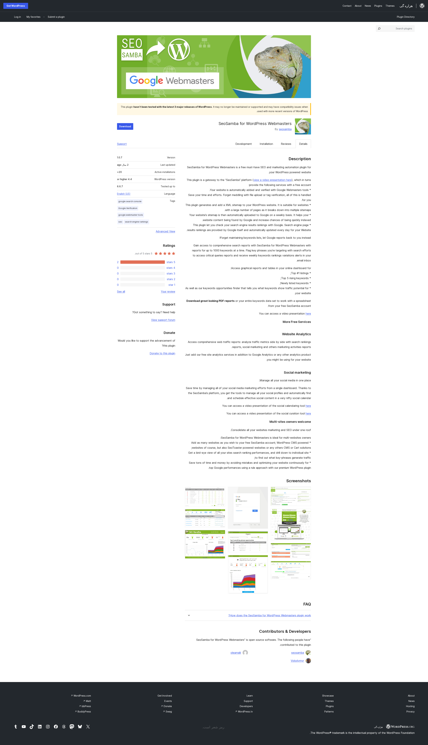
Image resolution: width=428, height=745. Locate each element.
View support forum (163, 320)
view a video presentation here (272, 180)
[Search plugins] (379, 28)
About (411, 695)
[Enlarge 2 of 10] (306, 513)
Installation (266, 143)
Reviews (286, 143)
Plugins (330, 706)
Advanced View (165, 231)
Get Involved (164, 695)
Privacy (410, 711)
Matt (87, 701)
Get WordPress (16, 5)
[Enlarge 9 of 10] (220, 513)
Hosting (410, 706)
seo (120, 221)
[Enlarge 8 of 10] (220, 491)
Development (243, 143)
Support (122, 143)
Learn (250, 695)
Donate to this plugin (162, 353)
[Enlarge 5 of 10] (263, 491)
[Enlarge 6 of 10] (263, 536)
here (308, 313)
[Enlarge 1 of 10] (306, 491)
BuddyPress (83, 711)
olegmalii (236, 652)
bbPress (85, 706)
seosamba (285, 129)
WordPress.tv (244, 711)
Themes (329, 701)
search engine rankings (136, 221)
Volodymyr (297, 660)
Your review (168, 291)
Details (303, 143)
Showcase (328, 695)
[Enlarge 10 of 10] (220, 534)
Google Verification (127, 208)
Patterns (329, 711)
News (411, 701)
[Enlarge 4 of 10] (306, 565)
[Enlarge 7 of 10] (263, 559)
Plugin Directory (406, 16)
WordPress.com (81, 695)
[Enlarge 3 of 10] (306, 547)
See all (121, 291)
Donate (166, 706)
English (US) (123, 193)
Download (125, 126)
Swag (167, 711)
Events (168, 701)
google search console (129, 201)
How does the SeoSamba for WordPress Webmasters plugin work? (269, 615)
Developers (246, 706)
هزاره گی (378, 727)
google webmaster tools (130, 215)
